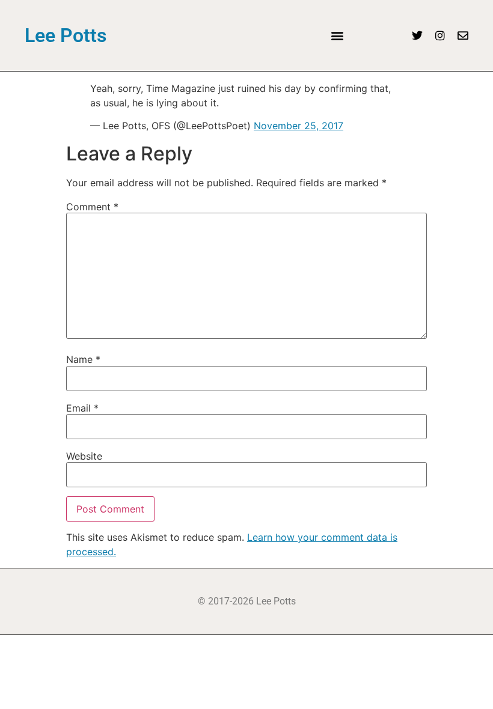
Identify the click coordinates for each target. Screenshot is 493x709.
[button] (337, 36)
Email (82, 408)
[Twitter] (417, 35)
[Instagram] (440, 35)
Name (83, 359)
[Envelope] (463, 35)
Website (84, 456)
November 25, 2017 (298, 126)
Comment (92, 206)
